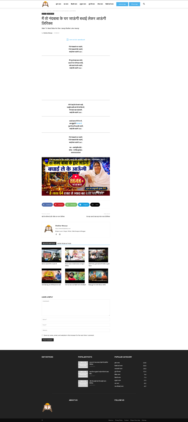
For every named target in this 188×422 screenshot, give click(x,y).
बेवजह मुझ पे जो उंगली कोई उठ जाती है (97, 285)
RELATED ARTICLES (49, 243)
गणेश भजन (100, 4)
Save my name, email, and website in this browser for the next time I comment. (69, 335)
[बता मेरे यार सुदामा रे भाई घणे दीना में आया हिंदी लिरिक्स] (83, 374)
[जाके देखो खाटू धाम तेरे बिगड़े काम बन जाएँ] (52, 276)
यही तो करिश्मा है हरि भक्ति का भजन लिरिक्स (53, 216)
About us (110, 420)
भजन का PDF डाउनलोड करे (77, 40)
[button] (144, 4)
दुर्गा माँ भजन (92, 4)
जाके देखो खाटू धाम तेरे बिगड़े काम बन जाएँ (51, 285)
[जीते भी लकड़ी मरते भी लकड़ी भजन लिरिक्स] (83, 383)
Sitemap (144, 420)
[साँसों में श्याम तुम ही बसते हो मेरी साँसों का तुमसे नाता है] (99, 255)
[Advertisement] (76, 85)
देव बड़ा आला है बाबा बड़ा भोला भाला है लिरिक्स (98, 216)
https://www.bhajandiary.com (62, 228)
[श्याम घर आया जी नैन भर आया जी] (52, 255)
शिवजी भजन (74, 4)
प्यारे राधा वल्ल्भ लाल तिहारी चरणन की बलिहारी (75, 285)
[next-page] (46, 289)
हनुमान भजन (83, 4)
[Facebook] (57, 234)
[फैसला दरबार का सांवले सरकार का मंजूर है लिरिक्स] (75, 255)
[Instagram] (60, 234)
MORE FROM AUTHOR (64, 243)
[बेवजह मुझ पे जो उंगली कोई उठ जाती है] (99, 276)
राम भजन (66, 4)
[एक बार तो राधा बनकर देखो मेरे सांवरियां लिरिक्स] (83, 364)
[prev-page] (43, 289)
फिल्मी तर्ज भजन (109, 4)
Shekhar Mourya (47, 33)
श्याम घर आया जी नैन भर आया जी (49, 264)
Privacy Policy (118, 420)
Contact (126, 420)
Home (43, 11)
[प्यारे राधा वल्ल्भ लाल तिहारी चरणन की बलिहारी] (75, 276)
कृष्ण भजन (58, 4)
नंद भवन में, (79, 123)
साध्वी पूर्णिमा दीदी (50, 13)
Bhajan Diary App (135, 420)
